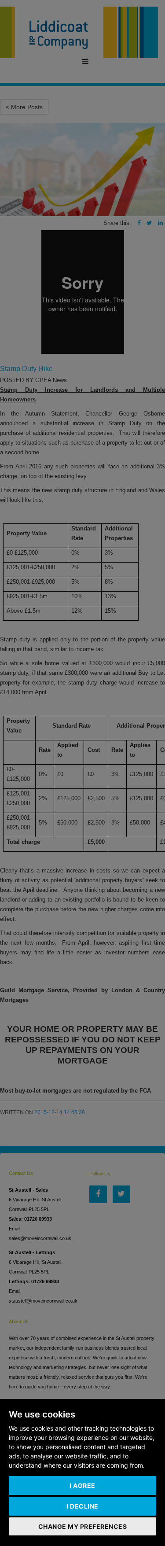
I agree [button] (82, 1485)
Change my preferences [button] (82, 1526)
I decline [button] (82, 1506)
